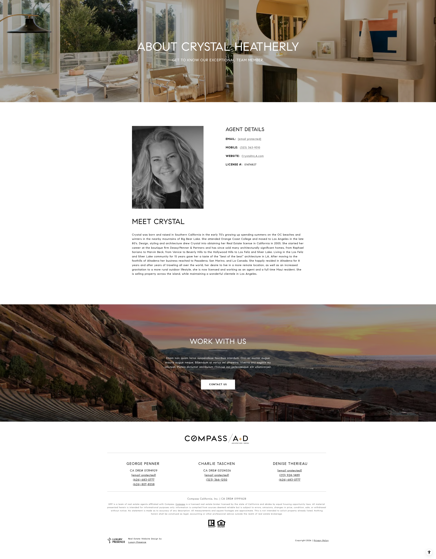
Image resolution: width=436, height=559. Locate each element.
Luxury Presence (137, 542)
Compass (180, 504)
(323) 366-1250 (216, 480)
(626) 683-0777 (143, 480)
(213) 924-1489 (289, 475)
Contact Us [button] (218, 384)
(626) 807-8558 (144, 484)
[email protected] (289, 470)
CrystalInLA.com (253, 156)
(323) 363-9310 (250, 147)
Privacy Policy (321, 540)
